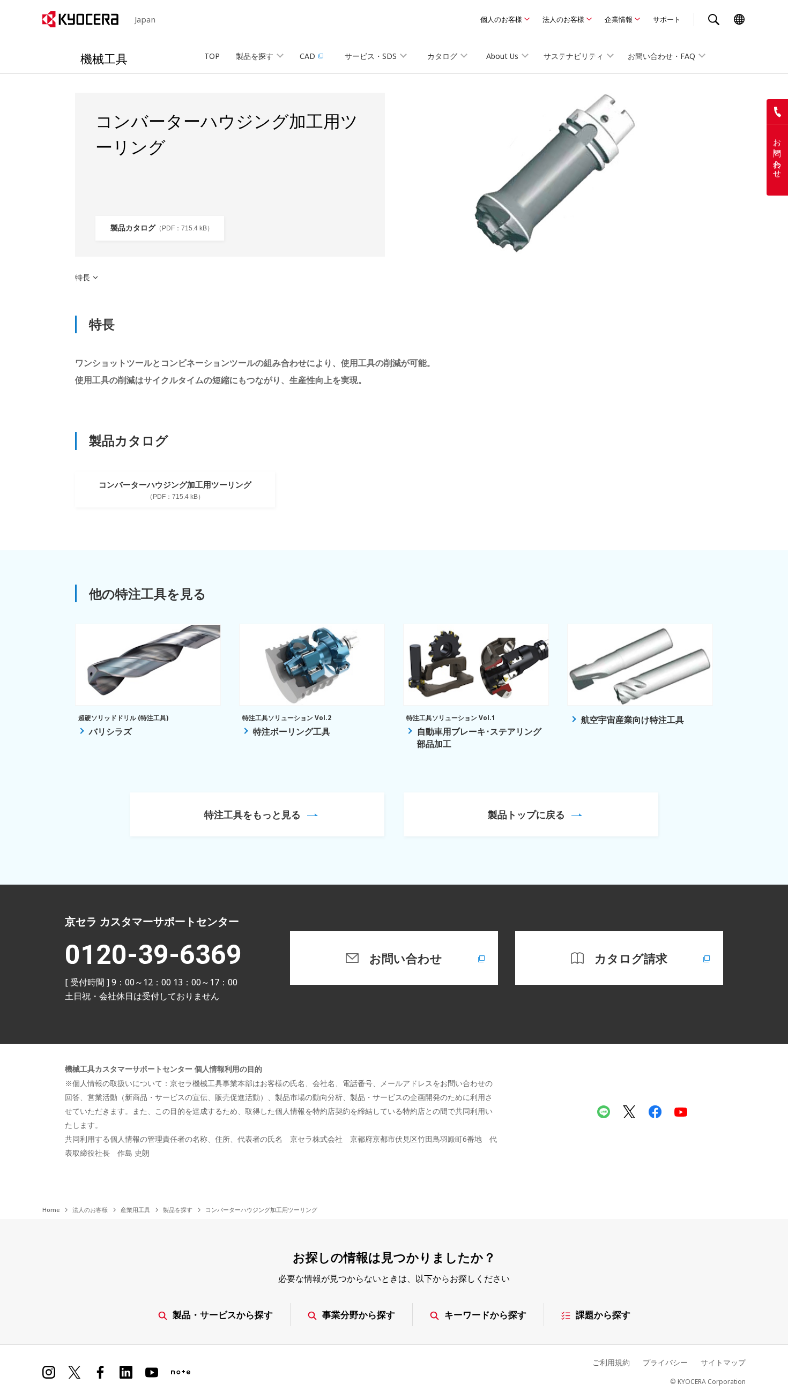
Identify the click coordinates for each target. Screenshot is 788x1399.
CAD (307, 56)
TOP (212, 56)
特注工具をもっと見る (252, 814)
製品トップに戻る (526, 814)
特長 (82, 277)
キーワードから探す (485, 1314)
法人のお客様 (563, 19)
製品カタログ (158, 227)
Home (51, 1210)
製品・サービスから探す (223, 1314)
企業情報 (619, 19)
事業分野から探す (358, 1314)
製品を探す (177, 1210)
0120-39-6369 (153, 954)
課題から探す (603, 1314)
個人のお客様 (501, 19)
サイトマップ (723, 1362)
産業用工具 (135, 1210)
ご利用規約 (611, 1362)
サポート (667, 19)
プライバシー (665, 1362)
